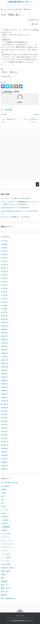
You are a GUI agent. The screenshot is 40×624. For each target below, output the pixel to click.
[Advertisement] (20, 155)
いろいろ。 (4, 510)
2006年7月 (4, 459)
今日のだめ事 (8, 109)
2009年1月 (4, 356)
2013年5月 (4, 275)
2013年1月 (4, 285)
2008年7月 (4, 377)
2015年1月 (4, 254)
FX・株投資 (5, 486)
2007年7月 (4, 418)
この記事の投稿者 (7, 91)
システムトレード (7, 547)
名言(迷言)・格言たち (8, 568)
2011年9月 (4, 305)
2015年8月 (4, 247)
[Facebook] (3, 86)
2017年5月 (4, 241)
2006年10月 (4, 448)
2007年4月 (4, 428)
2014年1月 (4, 261)
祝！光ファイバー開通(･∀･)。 (11, 217)
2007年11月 (4, 404)
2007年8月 (4, 414)
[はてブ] (7, 86)
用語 (2, 578)
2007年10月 (4, 407)
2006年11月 (4, 445)
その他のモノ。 (6, 516)
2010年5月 (4, 316)
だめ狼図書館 (5, 527)
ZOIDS (3, 506)
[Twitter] (21, 86)
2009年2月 (4, 353)
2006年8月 (4, 455)
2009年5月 (4, 343)
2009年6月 (4, 339)
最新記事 (16, 91)
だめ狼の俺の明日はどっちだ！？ (20, 2)
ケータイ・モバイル (7, 544)
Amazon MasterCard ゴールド (10, 207)
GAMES (3, 493)
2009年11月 (4, 322)
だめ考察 (4, 530)
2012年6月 (4, 295)
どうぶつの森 (5, 533)
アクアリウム (5, 537)
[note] (12, 86)
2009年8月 (4, 333)
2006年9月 (4, 452)
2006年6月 (4, 462)
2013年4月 (4, 278)
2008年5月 (4, 384)
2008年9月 (4, 370)
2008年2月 (4, 394)
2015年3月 (4, 251)
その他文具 (4, 520)
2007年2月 (4, 435)
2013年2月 (4, 282)
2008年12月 (4, 360)
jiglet (2, 499)
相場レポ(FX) (5, 588)
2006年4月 (4, 469)
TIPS (2, 503)
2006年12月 (4, 442)
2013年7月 (4, 268)
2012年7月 (4, 292)
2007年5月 (4, 424)
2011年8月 (4, 309)
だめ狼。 (36, 24)
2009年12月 (4, 319)
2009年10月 (4, 326)
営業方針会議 (5, 571)
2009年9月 (4, 329)
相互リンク (4, 585)
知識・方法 (4, 591)
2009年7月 (4, 336)
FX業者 (3, 489)
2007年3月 (4, 431)
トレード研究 (5, 557)
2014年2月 (4, 258)
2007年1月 (4, 438)
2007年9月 (4, 411)
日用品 (3, 574)
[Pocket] (16, 86)
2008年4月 (4, 387)
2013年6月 (4, 271)
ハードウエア (5, 561)
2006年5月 (4, 465)
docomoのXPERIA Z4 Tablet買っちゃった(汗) (15, 211)
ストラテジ (4, 550)
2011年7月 (4, 312)
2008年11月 (4, 363)
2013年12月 (4, 265)
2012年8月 (4, 288)
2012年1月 (4, 299)
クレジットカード (7, 540)
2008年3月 (4, 390)
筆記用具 (4, 595)
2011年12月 (4, 302)
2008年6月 (4, 380)
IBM (2, 496)
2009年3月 (4, 350)
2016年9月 (4, 244)
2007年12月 (4, 401)
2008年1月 (4, 397)
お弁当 (3, 513)
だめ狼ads (4, 523)
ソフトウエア (5, 554)
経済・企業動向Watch (8, 598)
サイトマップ (20, 616)
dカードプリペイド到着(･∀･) (10, 198)
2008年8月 (4, 373)
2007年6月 (4, 421)
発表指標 (4, 581)
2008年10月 (4, 367)
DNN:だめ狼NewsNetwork (9, 482)
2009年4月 (4, 346)
